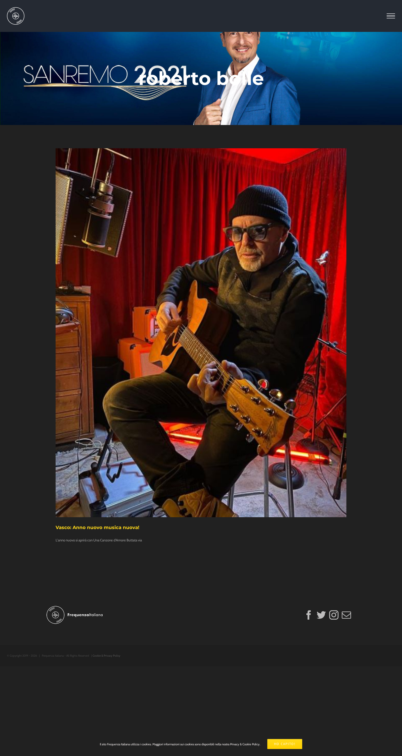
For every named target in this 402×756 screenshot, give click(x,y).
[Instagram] (333, 615)
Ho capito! (284, 744)
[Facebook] (308, 615)
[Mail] (346, 615)
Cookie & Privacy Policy (106, 655)
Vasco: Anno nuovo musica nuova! (97, 527)
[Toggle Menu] (391, 16)
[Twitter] (321, 615)
